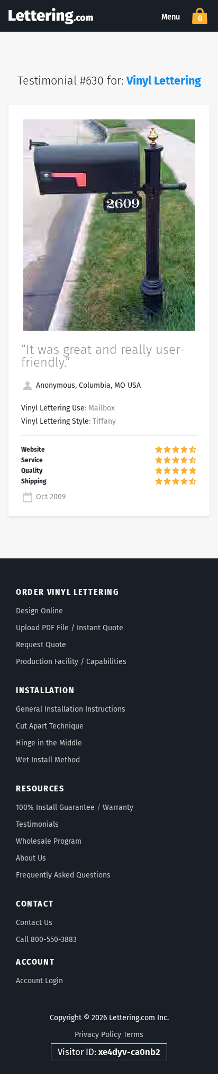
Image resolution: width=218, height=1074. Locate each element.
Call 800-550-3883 (46, 939)
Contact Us (34, 922)
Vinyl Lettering (163, 81)
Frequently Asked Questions (63, 875)
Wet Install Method (48, 759)
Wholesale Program (48, 841)
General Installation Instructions (70, 709)
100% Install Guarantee (55, 807)
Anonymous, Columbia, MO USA (87, 385)
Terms (133, 1034)
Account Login (39, 980)
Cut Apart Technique (50, 726)
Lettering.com (50, 15)
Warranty (118, 807)
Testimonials (37, 824)
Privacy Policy (98, 1034)
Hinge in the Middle (49, 743)
